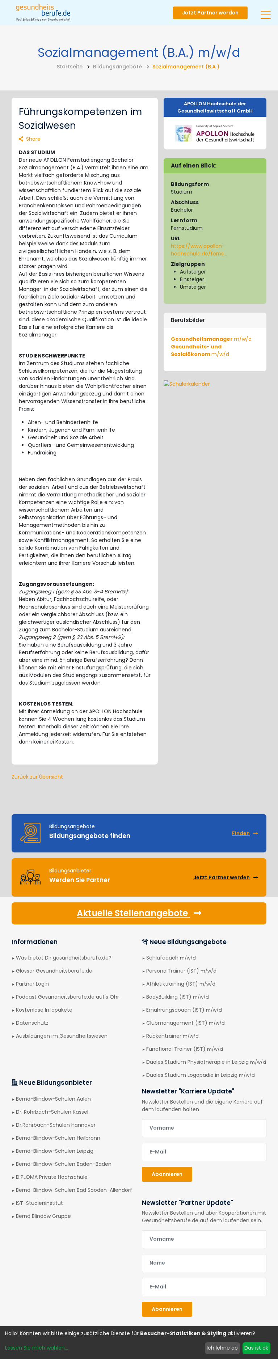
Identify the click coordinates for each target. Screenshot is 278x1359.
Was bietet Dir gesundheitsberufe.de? (63, 957)
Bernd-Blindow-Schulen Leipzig (54, 1151)
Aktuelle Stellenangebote (133, 913)
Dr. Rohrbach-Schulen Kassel (52, 1111)
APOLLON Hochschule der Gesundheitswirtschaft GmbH (215, 107)
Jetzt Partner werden (210, 12)
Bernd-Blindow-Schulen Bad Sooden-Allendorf (74, 1190)
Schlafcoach (171, 957)
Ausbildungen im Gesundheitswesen (62, 1036)
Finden (241, 833)
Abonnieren (167, 1174)
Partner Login (32, 983)
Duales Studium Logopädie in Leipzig (200, 1075)
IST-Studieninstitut (39, 1203)
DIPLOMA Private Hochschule (52, 1177)
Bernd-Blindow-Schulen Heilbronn (58, 1138)
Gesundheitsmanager (211, 339)
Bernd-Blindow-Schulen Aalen (53, 1098)
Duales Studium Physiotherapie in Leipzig (206, 1062)
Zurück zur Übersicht (37, 776)
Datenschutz (32, 1022)
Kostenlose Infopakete (44, 1009)
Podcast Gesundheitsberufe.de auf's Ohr (67, 996)
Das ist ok (256, 1347)
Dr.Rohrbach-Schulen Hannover (56, 1125)
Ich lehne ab (222, 1347)
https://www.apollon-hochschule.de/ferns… (199, 249)
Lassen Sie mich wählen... (36, 1347)
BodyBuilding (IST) (177, 996)
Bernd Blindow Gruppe (43, 1216)
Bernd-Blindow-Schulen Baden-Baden (63, 1164)
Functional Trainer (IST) (184, 1049)
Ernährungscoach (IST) (184, 1009)
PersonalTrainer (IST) (181, 970)
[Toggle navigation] (266, 12)
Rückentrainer (172, 1036)
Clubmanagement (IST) (185, 1022)
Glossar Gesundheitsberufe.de (54, 970)
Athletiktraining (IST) (180, 983)
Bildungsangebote (117, 66)
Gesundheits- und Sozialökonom (200, 350)
